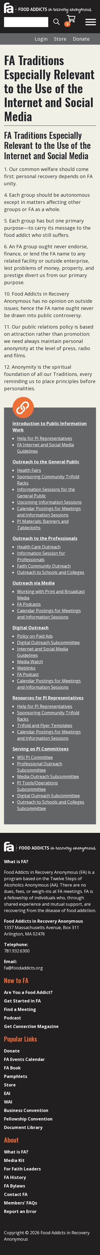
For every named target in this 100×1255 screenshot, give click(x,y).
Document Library (23, 1127)
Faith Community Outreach (44, 566)
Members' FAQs (20, 1203)
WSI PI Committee (35, 757)
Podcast (12, 1018)
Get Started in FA (22, 1001)
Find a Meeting (20, 1009)
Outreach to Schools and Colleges (50, 572)
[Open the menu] (90, 23)
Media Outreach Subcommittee (48, 776)
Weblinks (26, 668)
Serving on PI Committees (41, 749)
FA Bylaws (14, 1186)
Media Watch (30, 662)
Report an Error (20, 1211)
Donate (81, 39)
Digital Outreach (31, 628)
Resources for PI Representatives (48, 698)
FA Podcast (28, 674)
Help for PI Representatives (44, 438)
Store (60, 39)
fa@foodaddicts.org (23, 968)
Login (41, 39)
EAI (7, 1093)
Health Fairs (29, 470)
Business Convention (26, 1110)
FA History (15, 1177)
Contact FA (15, 1194)
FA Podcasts (29, 604)
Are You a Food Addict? (28, 992)
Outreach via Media (34, 583)
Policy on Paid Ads (35, 636)
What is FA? (16, 1152)
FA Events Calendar (24, 1059)
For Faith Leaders (22, 1169)
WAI (8, 1102)
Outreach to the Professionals (45, 538)
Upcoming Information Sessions (49, 502)
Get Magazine (31, 1026)
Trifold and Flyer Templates (44, 725)
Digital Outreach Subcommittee (48, 642)
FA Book (12, 1068)
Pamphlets (15, 1076)
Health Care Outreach (39, 547)
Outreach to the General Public (46, 462)
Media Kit (14, 1160)
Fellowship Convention (28, 1119)
